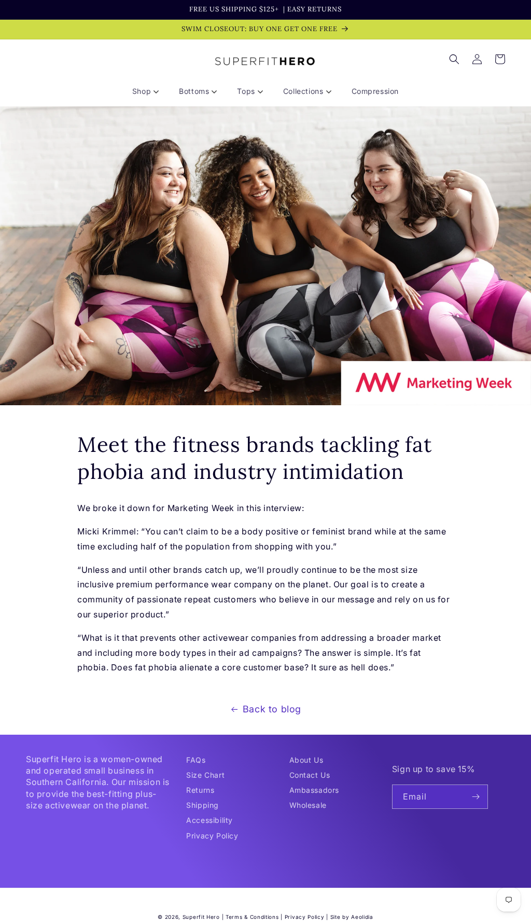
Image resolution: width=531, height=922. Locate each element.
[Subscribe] (476, 797)
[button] (149, 91)
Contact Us (309, 774)
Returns (200, 790)
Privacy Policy (212, 835)
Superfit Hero (201, 917)
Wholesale (308, 805)
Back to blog (272, 709)
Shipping (202, 805)
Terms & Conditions (252, 917)
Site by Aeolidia (351, 917)
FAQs (195, 759)
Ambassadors (314, 790)
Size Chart (205, 774)
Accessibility (209, 820)
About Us (306, 759)
